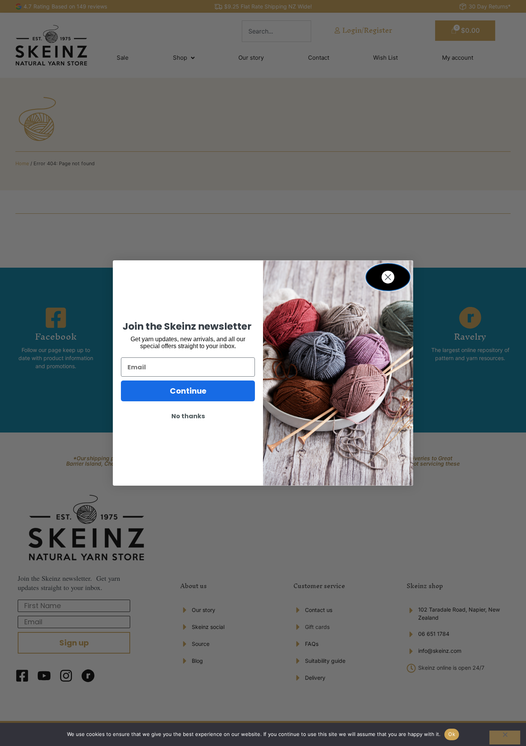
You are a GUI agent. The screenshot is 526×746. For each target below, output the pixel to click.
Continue (188, 391)
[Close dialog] (388, 277)
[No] (504, 737)
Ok (451, 734)
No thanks (188, 416)
